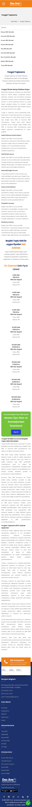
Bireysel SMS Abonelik (7, 32)
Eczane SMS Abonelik (7, 40)
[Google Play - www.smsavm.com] (5, 791)
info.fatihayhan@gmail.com (11, 697)
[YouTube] (23, 796)
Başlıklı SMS (4, 734)
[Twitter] (8, 796)
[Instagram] (13, 796)
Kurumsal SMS (5, 773)
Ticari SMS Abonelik (6, 65)
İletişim (3, 720)
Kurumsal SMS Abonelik (8, 36)
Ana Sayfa (14, 21)
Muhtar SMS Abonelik (7, 61)
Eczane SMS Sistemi (7, 758)
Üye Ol (16, 432)
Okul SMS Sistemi (6, 761)
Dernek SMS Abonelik (7, 44)
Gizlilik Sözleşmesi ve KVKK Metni (10, 784)
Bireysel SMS (5, 737)
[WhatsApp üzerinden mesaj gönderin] (28, 803)
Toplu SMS (4, 731)
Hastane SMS (5, 770)
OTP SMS (4, 747)
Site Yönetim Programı (7, 764)
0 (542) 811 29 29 (8, 690)
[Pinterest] (27, 796)
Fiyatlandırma (5, 711)
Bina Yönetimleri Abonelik (8, 57)
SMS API (3, 714)
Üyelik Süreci (4, 717)
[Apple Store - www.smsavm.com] (14, 791)
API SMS (3, 744)
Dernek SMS (4, 767)
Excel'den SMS (5, 740)
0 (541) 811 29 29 (8, 693)
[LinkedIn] (18, 796)
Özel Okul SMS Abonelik (8, 53)
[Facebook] (4, 796)
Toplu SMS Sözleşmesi (7, 787)
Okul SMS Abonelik (6, 49)
